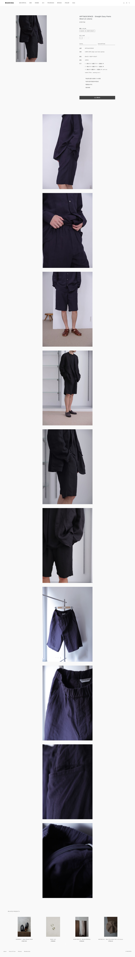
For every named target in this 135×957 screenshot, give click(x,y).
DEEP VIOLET (90, 31)
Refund (20, 951)
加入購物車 (97, 97)
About (5, 951)
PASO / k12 (53, 939)
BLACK (82, 31)
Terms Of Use (12, 951)
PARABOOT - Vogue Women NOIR (24, 939)
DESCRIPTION (101, 43)
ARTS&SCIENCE (89, 48)
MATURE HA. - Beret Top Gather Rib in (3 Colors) (110, 939)
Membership (27, 951)
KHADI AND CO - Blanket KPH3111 (82, 939)
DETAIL (81, 43)
